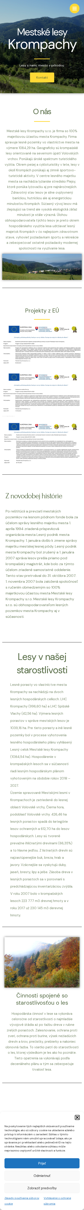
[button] (77, 1117)
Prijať (42, 1163)
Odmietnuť (42, 1176)
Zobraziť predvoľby (42, 1188)
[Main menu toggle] (75, 9)
